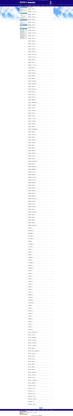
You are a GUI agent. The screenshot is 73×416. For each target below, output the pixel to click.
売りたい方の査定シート (22, 34)
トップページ (22, 5)
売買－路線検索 (21, 31)
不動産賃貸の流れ (22, 37)
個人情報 (39, 5)
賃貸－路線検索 (21, 32)
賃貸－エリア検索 (22, 30)
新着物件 (30, 5)
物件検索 (26, 5)
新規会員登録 (21, 17)
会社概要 (43, 5)
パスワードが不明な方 (22, 18)
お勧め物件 (35, 5)
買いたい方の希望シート (22, 35)
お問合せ (47, 5)
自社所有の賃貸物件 (22, 38)
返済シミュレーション (22, 33)
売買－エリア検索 (22, 29)
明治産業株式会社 (40, 415)
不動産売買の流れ (22, 36)
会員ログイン (51, 5)
